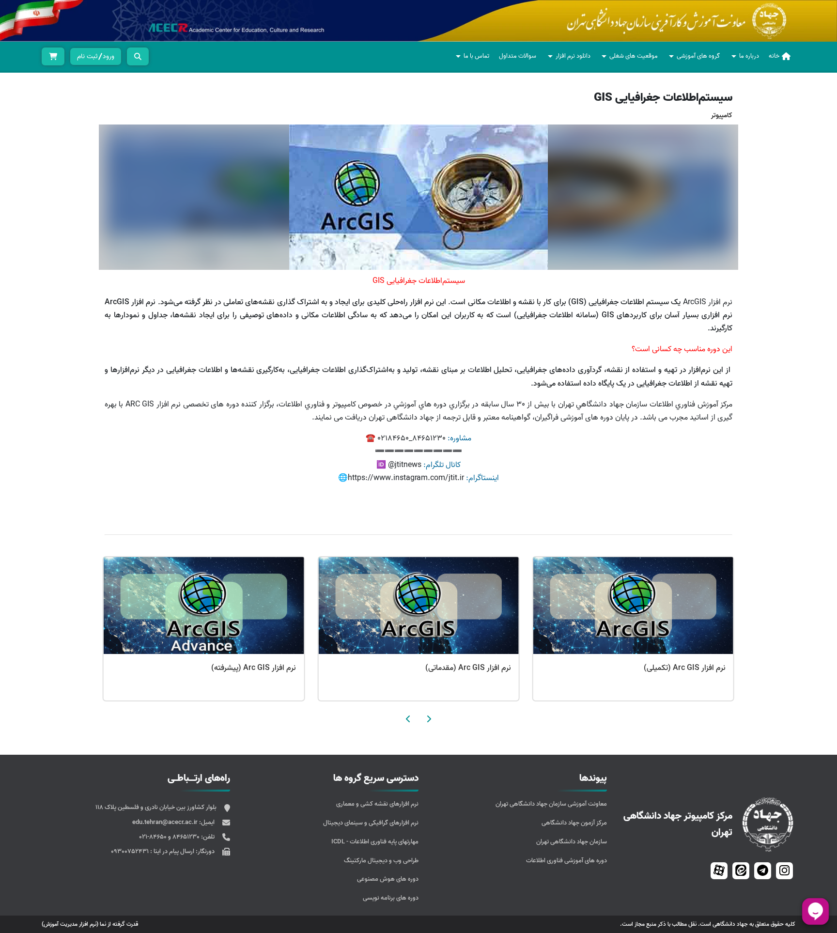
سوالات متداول (517, 56)
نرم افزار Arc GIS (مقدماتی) (681, 668)
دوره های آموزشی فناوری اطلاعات (566, 860)
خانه (774, 56)
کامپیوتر (721, 115)
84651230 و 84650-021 (170, 837)
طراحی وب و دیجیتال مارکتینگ (381, 860)
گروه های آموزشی (698, 56)
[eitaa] (740, 870)
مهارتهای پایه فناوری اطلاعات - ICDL (374, 842)
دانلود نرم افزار (573, 56)
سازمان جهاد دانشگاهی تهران (571, 842)
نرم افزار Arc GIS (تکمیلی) (253, 668)
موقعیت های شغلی (633, 56)
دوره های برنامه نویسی (390, 898)
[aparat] (719, 870)
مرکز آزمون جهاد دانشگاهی (574, 823)
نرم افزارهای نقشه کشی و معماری (377, 804)
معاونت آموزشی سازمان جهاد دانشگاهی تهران (551, 804)
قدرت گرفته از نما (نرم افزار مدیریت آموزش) (90, 924)
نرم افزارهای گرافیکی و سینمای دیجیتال (370, 823)
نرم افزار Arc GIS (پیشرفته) (466, 668)
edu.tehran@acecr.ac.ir (165, 822)
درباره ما (749, 56)
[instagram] (784, 870)
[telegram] (762, 870)
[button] (428, 719)
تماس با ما (476, 56)
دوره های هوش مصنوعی (387, 879)
